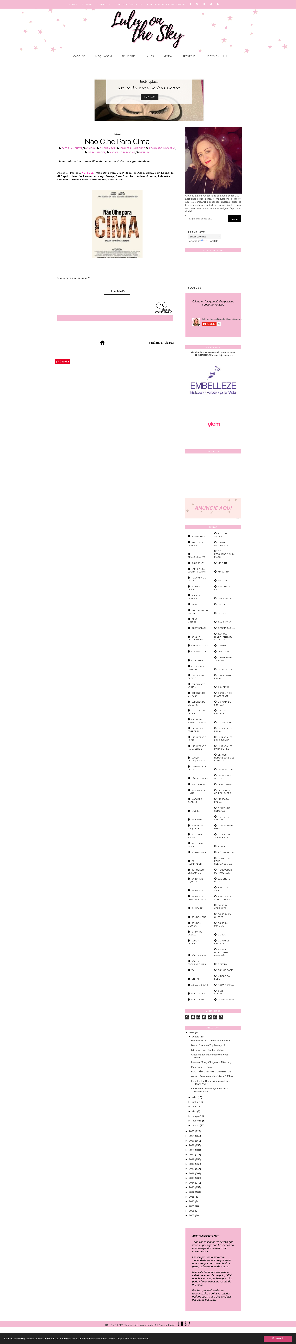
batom (222, 604)
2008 (192, 1210)
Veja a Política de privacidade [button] (133, 1338)
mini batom (225, 784)
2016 (192, 1173)
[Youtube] (218, 4)
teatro (222, 964)
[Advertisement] (213, 476)
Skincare (128, 56)
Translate (213, 241)
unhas (196, 979)
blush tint (225, 622)
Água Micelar (200, 985)
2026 (192, 1032)
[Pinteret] (211, 4)
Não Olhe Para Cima (117, 141)
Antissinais (199, 536)
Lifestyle (188, 56)
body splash (149, 81)
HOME (73, 4)
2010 (192, 1201)
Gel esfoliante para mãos (224, 554)
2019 (192, 1159)
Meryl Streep (96, 153)
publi (221, 846)
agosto (196, 1036)
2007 (192, 1215)
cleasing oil (199, 651)
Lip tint (222, 563)
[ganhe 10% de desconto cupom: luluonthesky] (213, 406)
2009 (192, 1206)
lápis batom (225, 769)
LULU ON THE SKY (114, 1325)
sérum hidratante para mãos (221, 952)
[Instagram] (197, 4)
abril (194, 1111)
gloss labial (226, 722)
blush (222, 613)
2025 (192, 1131)
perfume (197, 820)
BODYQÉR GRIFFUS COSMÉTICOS (211, 1071)
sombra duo (199, 917)
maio (195, 1106)
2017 (192, 1168)
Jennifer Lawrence (132, 148)
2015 (192, 1178)
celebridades (200, 645)
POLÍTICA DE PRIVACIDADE (166, 4)
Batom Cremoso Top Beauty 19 (208, 1045)
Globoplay (198, 563)
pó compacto (226, 852)
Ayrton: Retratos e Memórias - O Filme (212, 1076)
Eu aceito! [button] (277, 1338)
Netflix (144, 153)
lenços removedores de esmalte (224, 758)
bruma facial (226, 628)
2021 (192, 1150)
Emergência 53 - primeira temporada (211, 1040)
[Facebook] (190, 4)
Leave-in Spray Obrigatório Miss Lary (211, 1062)
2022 (192, 1145)
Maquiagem (103, 56)
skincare (197, 908)
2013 (192, 1187)
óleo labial (199, 1000)
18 (162, 306)
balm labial (225, 598)
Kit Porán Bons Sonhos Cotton (207, 1050)
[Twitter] (204, 4)
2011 (192, 1196)
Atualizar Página (167, 1325)
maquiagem (198, 784)
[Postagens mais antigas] (162, 344)
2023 (192, 1140)
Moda (167, 56)
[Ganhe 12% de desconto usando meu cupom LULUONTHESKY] (213, 436)
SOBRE (87, 4)
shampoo (197, 890)
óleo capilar (199, 994)
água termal (226, 985)
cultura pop (108, 148)
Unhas (149, 56)
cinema (90, 148)
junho (195, 1102)
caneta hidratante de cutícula (223, 637)
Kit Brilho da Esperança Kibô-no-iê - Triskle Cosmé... (210, 1090)
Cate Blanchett (71, 148)
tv (193, 970)
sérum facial (200, 955)
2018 (192, 1164)
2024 (192, 1135)
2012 (192, 1192)
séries (222, 935)
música (196, 811)
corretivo (198, 660)
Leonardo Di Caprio (162, 148)
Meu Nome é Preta (201, 1067)
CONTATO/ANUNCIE (128, 4)
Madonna (224, 572)
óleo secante (226, 1000)
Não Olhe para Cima (122, 153)
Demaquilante (196, 557)
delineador (225, 669)
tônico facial (226, 970)
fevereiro (197, 1120)
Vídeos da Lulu (215, 56)
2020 (192, 1154)
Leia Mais (149, 97)
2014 (192, 1182)
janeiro (196, 1125)
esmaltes (223, 687)
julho (195, 1097)
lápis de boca (200, 778)
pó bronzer (199, 852)
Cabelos (79, 56)
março (195, 1116)
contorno (224, 651)
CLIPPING (103, 4)
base (195, 604)
